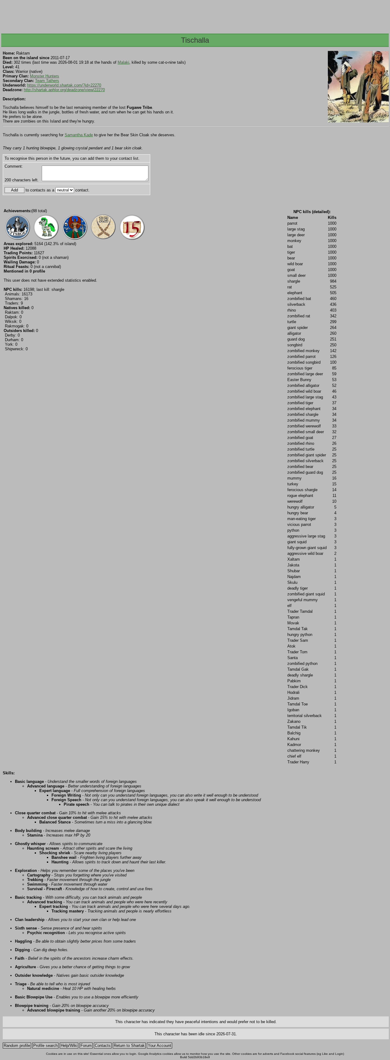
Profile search (45, 1045)
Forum (86, 1045)
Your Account (159, 1045)
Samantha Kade (79, 135)
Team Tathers (47, 80)
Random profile (17, 1045)
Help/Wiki (69, 1045)
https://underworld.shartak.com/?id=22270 (64, 85)
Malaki (123, 62)
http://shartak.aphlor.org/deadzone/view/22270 (64, 89)
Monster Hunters (44, 76)
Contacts (103, 1045)
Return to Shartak (129, 1045)
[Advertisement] (195, 15)
